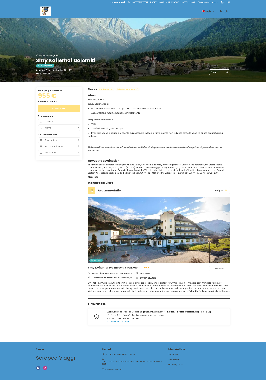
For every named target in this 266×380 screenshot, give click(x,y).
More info (93, 177)
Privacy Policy (173, 354)
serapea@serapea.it (209, 2)
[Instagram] (228, 2)
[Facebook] (222, 2)
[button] (93, 230)
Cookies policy (174, 359)
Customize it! (59, 108)
